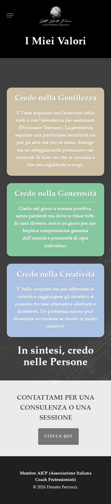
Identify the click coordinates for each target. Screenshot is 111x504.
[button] (10, 15)
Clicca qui (58, 436)
